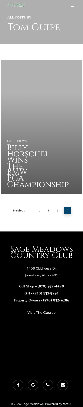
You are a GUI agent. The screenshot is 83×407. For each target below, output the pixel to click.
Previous (19, 210)
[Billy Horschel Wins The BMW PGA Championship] (41, 127)
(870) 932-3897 (46, 293)
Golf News (17, 141)
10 (56, 210)
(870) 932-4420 (50, 286)
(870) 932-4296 (56, 300)
